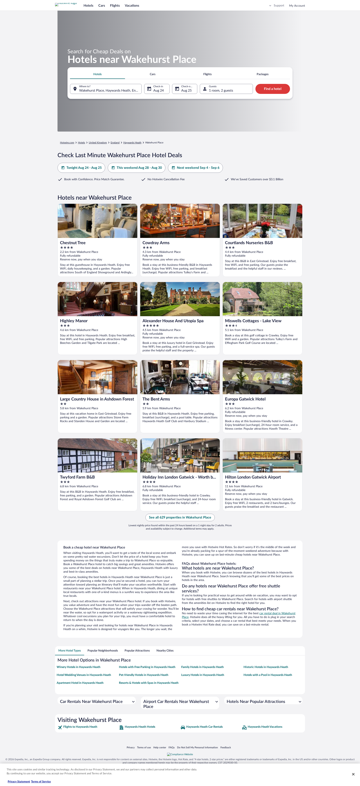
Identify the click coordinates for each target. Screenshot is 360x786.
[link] (88, 727)
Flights (115, 5)
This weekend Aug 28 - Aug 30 (139, 167)
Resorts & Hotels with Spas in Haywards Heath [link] (149, 683)
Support (279, 5)
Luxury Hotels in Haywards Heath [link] (202, 675)
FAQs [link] (172, 747)
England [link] (115, 142)
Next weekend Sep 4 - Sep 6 (198, 167)
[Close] (353, 774)
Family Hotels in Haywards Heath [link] (202, 667)
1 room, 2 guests (221, 90)
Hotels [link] (81, 142)
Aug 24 (158, 90)
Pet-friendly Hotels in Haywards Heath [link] (143, 675)
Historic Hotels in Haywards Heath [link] (266, 667)
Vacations (132, 5)
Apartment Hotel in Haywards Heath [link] (80, 683)
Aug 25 (186, 90)
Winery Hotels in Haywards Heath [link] (78, 667)
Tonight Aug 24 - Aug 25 (84, 167)
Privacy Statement (19, 781)
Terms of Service (41, 781)
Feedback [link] (225, 747)
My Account (297, 5)
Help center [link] (159, 747)
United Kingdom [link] (98, 142)
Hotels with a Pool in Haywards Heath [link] (268, 675)
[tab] (97, 74)
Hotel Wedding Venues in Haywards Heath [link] (84, 675)
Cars (101, 5)
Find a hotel (272, 89)
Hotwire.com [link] (67, 142)
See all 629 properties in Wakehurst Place (180, 517)
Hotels (88, 5)
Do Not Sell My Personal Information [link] (197, 747)
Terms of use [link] (144, 747)
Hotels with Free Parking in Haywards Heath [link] (147, 667)
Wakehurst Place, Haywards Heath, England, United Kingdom (110, 90)
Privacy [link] (131, 747)
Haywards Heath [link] (132, 142)
